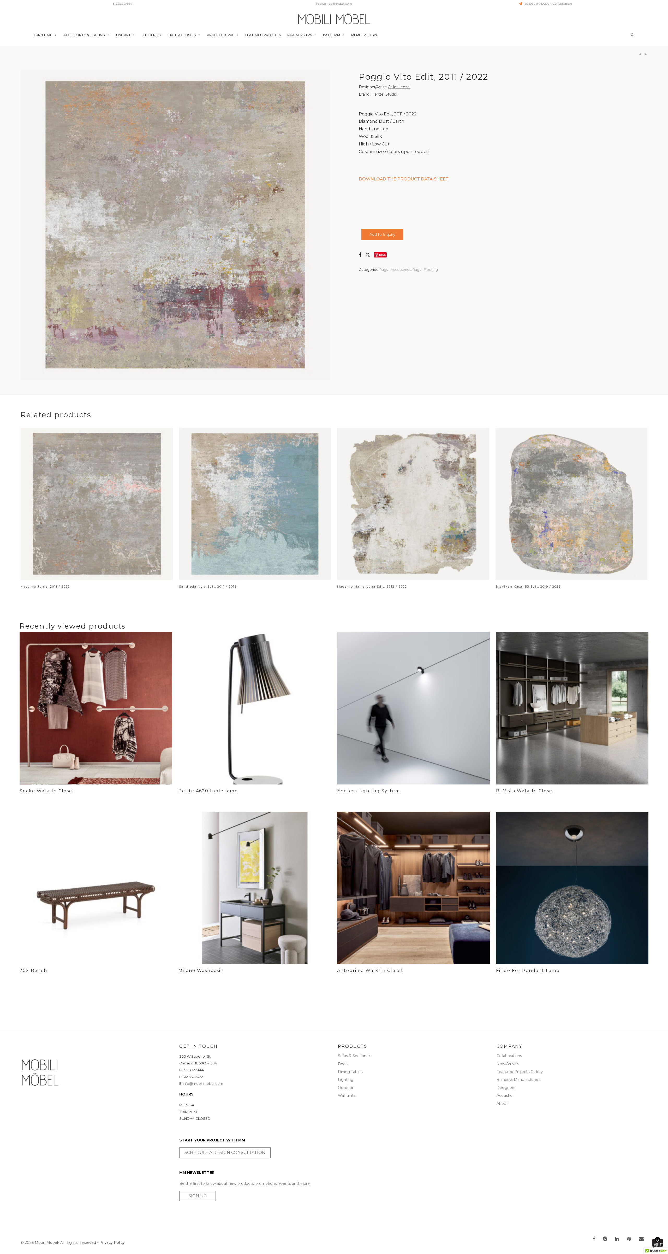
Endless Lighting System (368, 790)
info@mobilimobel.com (334, 3)
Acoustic (504, 1095)
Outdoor (345, 1087)
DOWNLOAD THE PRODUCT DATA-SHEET (404, 179)
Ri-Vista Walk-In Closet (525, 790)
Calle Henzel (399, 87)
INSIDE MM (331, 35)
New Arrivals (508, 1064)
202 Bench (33, 970)
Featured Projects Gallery (520, 1071)
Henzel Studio (384, 94)
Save (382, 255)
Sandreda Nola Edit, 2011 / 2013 (208, 586)
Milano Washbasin (201, 970)
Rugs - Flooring (425, 269)
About (502, 1103)
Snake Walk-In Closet (47, 790)
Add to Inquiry (382, 234)
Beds (342, 1064)
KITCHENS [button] (149, 35)
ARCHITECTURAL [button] (220, 35)
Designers (506, 1087)
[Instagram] (605, 1239)
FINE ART (123, 35)
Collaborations (509, 1055)
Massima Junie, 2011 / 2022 (45, 586)
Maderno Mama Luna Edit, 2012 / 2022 (372, 586)
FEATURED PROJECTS (263, 35)
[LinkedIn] (617, 1239)
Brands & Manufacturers (518, 1079)
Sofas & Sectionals (354, 1055)
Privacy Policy (112, 1242)
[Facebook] (594, 1239)
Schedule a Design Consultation (547, 3)
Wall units (346, 1095)
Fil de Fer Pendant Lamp (528, 970)
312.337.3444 (122, 3)
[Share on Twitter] (367, 254)
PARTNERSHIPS (299, 35)
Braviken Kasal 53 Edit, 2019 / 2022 (528, 586)
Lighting (345, 1079)
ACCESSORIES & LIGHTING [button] (84, 35)
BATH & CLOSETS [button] (182, 35)
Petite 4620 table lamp (208, 790)
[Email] (641, 1239)
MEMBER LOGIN (364, 35)
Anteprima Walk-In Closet (370, 970)
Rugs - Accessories (395, 269)
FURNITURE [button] (43, 35)
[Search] (632, 35)
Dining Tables (350, 1071)
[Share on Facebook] (360, 254)
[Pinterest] (629, 1239)
